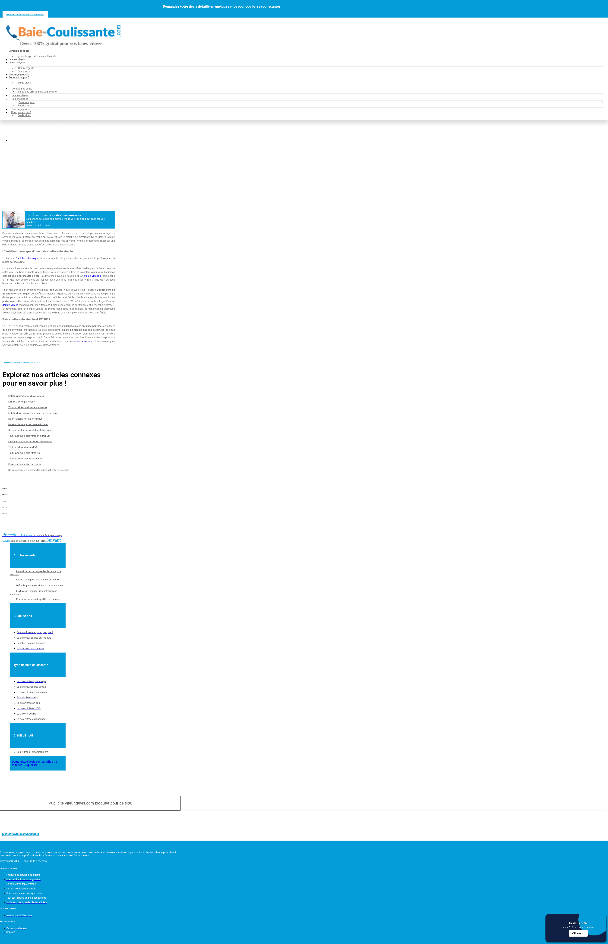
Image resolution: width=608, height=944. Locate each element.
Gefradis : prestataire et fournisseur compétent (39, 585)
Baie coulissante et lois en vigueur (25, 419)
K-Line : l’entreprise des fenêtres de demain (38, 579)
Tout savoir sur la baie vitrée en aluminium (29, 436)
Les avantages (17, 59)
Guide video (24, 82)
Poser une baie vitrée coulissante (24, 464)
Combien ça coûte (19, 50)
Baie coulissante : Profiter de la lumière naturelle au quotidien (38, 470)
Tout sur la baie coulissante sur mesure (27, 407)
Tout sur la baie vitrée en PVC (23, 447)
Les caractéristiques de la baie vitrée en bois (30, 441)
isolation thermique (27, 258)
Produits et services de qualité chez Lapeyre (38, 599)
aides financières (83, 341)
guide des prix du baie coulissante (37, 56)
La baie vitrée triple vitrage (21, 401)
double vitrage (10, 304)
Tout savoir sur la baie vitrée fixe (24, 453)
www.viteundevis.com (38, 225)
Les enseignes (17, 62)
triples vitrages (92, 275)
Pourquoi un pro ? (19, 77)
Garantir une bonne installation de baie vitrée (30, 430)
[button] (58, 491)
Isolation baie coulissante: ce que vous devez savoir (33, 413)
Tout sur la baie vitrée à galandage (25, 458)
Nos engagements (19, 74)
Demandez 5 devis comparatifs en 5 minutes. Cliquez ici (34, 763)
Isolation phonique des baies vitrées (26, 396)
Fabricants (24, 71)
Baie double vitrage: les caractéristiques (28, 424)
